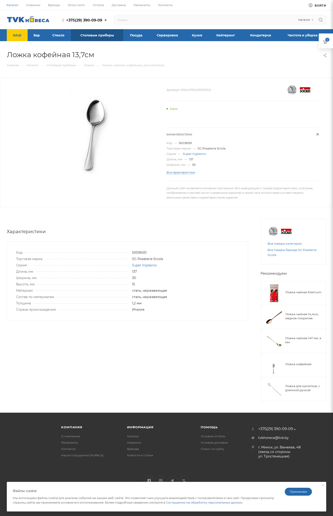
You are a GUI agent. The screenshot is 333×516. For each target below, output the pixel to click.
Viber (184, 480)
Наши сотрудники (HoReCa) (82, 455)
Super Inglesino (194, 154)
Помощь (209, 427)
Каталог (133, 436)
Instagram (161, 480)
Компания (71, 427)
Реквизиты (69, 442)
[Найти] (320, 20)
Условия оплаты (213, 436)
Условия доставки (214, 442)
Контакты (68, 449)
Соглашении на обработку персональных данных (204, 502)
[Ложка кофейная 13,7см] (94, 135)
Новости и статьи (140, 455)
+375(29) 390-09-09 (84, 20)
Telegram (172, 480)
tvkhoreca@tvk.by (273, 438)
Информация (140, 427)
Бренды (133, 449)
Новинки (134, 442)
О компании (70, 436)
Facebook (149, 480)
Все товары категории (285, 243)
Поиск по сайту (212, 449)
